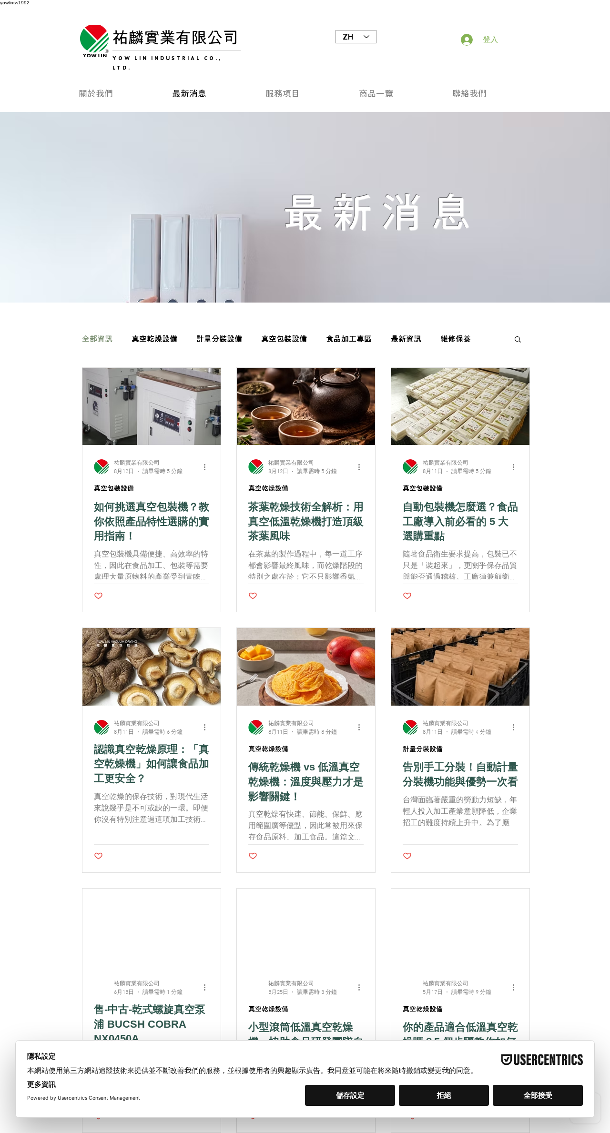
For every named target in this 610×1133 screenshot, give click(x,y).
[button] (305, 93)
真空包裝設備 (284, 339)
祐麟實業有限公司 (175, 37)
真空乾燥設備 (154, 339)
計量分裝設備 (219, 339)
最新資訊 (406, 339)
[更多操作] (208, 467)
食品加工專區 (349, 339)
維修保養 (455, 339)
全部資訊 (97, 339)
